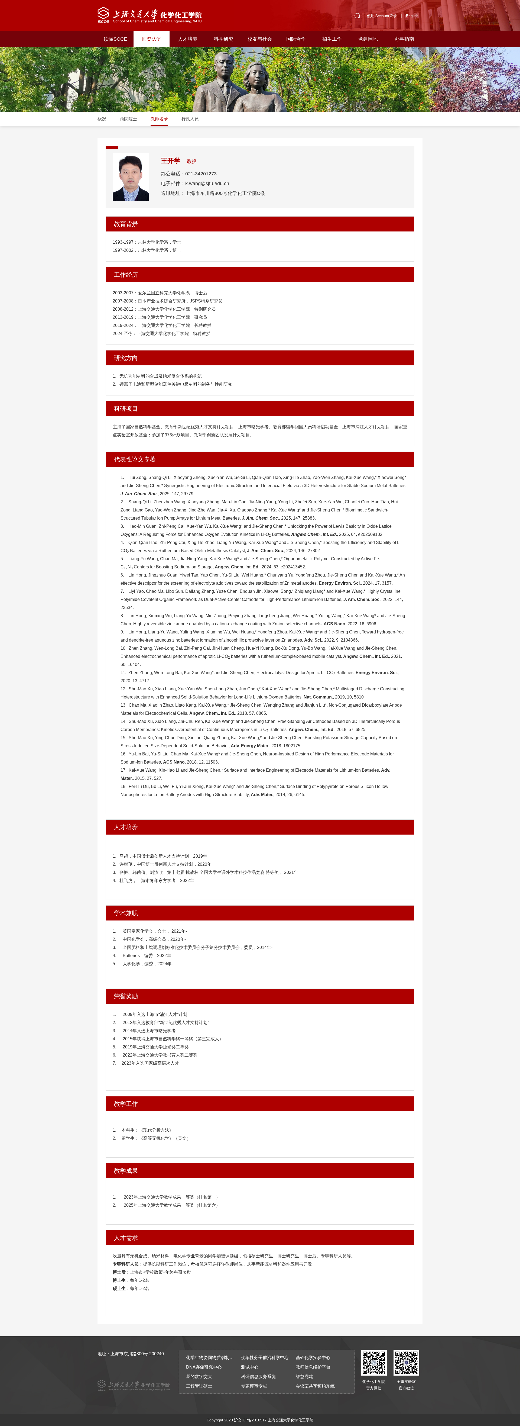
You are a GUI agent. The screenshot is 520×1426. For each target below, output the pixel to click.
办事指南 (404, 39)
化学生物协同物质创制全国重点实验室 (212, 1357)
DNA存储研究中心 (204, 1367)
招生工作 (332, 39)
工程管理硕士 (199, 1386)
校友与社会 (260, 39)
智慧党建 (304, 1376)
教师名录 (159, 119)
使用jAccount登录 (382, 16)
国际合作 (296, 39)
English (412, 16)
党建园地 (368, 39)
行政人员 (190, 119)
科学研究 (223, 39)
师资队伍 (151, 39)
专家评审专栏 (254, 1386)
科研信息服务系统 (258, 1376)
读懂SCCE (115, 39)
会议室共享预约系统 (315, 1386)
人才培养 (187, 39)
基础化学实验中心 (313, 1357)
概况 (102, 119)
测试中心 (249, 1367)
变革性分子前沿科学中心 (265, 1357)
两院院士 (128, 119)
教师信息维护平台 (313, 1367)
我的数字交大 (199, 1376)
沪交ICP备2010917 (250, 1420)
